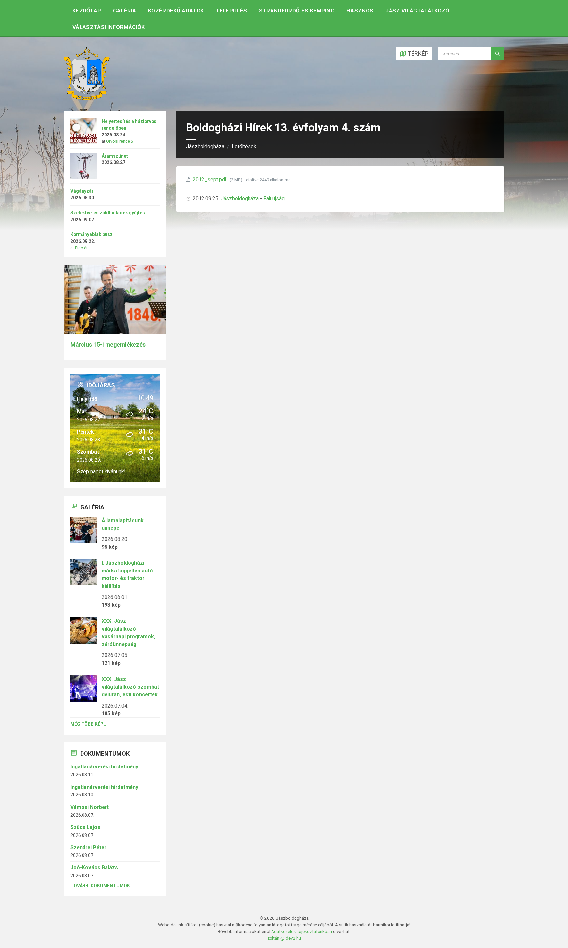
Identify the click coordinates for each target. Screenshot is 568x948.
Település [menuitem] (231, 10)
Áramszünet (115, 155)
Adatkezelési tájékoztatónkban (301, 931)
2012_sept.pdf (210, 179)
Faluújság (274, 198)
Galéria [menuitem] (124, 10)
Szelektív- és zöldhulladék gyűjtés (107, 212)
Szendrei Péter (88, 847)
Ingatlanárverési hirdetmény (104, 767)
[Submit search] (497, 53)
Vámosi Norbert (89, 807)
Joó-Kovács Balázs (94, 867)
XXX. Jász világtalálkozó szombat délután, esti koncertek (130, 687)
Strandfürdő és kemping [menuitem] (297, 10)
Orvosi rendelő (119, 141)
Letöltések (244, 146)
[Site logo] (87, 97)
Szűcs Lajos (85, 827)
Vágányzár (82, 191)
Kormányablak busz (91, 234)
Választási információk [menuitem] (108, 27)
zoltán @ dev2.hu (284, 938)
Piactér (81, 248)
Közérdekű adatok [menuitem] (176, 10)
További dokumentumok (100, 885)
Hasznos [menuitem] (359, 10)
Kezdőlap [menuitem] (86, 10)
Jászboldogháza (205, 146)
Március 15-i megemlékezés (108, 344)
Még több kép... (88, 724)
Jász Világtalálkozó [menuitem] (417, 10)
